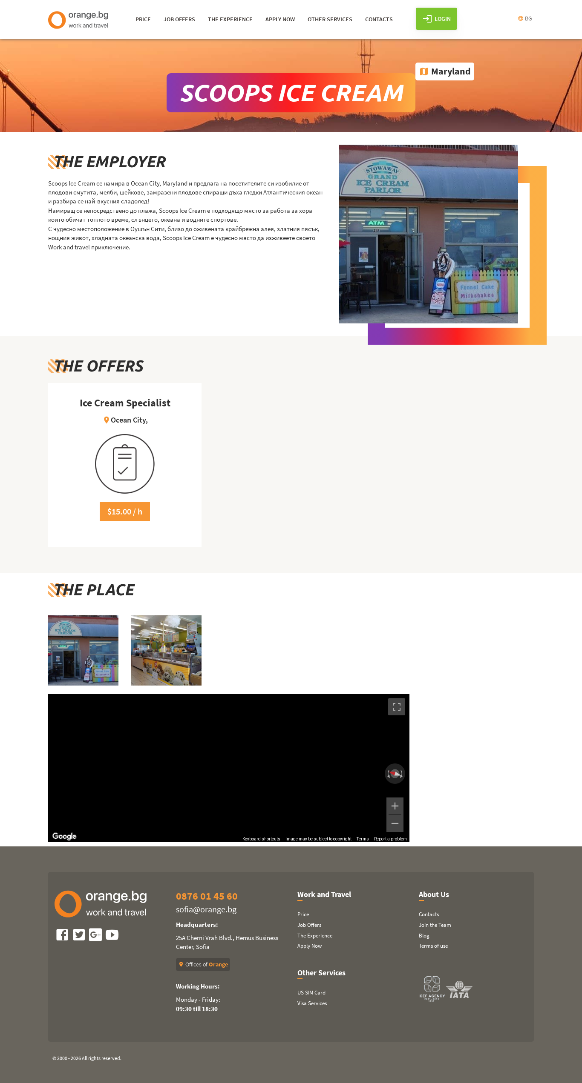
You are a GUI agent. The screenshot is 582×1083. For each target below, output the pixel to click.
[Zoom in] (394, 805)
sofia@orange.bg (206, 909)
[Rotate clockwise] (402, 773)
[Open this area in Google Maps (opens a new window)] (64, 836)
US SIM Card (311, 992)
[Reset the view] (395, 773)
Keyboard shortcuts (261, 839)
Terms (363, 839)
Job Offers (309, 925)
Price (303, 914)
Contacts (429, 914)
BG (525, 18)
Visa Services (312, 1003)
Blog (424, 935)
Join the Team (435, 925)
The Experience (314, 935)
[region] (228, 768)
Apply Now (309, 945)
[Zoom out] (394, 823)
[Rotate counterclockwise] (388, 773)
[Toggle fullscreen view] (396, 706)
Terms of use (433, 945)
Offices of (203, 964)
